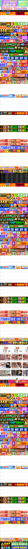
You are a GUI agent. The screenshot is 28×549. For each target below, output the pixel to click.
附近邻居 (7, 176)
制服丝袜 (26, 175)
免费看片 (2, 182)
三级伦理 (7, 175)
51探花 (17, 179)
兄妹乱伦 (12, 182)
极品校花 (21, 182)
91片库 (21, 179)
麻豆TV (12, 179)
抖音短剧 (7, 179)
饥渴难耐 (12, 176)
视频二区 (2, 175)
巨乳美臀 (17, 175)
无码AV (2, 179)
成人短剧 (17, 182)
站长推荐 (2, 176)
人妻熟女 (21, 175)
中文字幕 (12, 175)
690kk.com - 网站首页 (6, 10)
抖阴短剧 (26, 182)
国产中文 (7, 182)
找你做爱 (17, 176)
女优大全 (26, 179)
